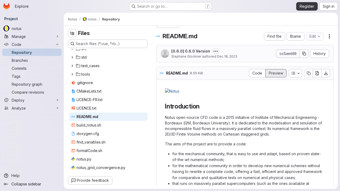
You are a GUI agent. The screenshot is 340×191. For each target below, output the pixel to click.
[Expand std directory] (72, 57)
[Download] (326, 73)
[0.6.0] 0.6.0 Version (190, 51)
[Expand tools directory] (72, 74)
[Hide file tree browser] (72, 33)
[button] (172, 91)
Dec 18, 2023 (227, 56)
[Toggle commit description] (215, 51)
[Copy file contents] (308, 73)
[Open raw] (317, 73)
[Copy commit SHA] (304, 53)
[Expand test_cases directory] (72, 66)
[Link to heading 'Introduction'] (202, 106)
